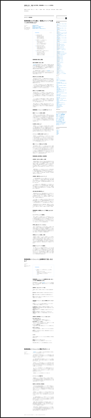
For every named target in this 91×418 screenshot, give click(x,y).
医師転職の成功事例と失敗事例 (37, 27)
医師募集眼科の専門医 (59, 65)
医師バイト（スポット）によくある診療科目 (61, 73)
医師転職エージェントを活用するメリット (38, 26)
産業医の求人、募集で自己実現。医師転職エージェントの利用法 (38, 5)
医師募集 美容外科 (63, 116)
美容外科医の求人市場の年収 (60, 106)
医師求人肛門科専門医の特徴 (60, 58)
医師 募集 (57, 113)
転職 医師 (27, 29)
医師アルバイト (33, 9)
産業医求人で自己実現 (27, 9)
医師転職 (57, 9)
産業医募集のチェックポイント (60, 61)
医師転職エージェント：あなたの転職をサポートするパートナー (44, 272)
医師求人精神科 (53, 9)
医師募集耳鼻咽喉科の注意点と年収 (60, 91)
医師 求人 (60, 113)
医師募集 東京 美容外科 (58, 116)
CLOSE (50, 32)
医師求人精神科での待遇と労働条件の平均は (61, 98)
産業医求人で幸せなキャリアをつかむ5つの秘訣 (62, 32)
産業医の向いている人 (59, 69)
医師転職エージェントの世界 (60, 99)
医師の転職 (34, 64)
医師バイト (37, 9)
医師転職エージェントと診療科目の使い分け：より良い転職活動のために (44, 270)
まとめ (38, 274)
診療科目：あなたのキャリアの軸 (41, 271)
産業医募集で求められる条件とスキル (61, 102)
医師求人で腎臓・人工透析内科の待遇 (61, 45)
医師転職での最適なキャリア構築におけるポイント (39, 28)
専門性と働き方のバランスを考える (41, 52)
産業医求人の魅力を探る (59, 105)
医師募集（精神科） (59, 89)
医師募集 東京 (62, 115)
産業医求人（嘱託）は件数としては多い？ (61, 104)
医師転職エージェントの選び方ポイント (37, 349)
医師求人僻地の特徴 (59, 94)
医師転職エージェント (26, 266)
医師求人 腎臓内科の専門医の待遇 (60, 44)
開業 (57, 134)
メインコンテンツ (58, 78)
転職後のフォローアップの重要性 (41, 54)
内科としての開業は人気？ (59, 66)
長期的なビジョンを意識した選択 (41, 53)
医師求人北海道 (48, 9)
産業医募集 (63, 122)
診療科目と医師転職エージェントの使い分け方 (42, 273)
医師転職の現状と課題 (35, 25)
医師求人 (44, 9)
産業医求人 (60, 9)
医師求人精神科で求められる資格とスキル (61, 48)
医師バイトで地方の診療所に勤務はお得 (61, 54)
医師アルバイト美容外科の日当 (60, 62)
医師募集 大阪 (58, 115)
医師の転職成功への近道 (59, 82)
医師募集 (41, 9)
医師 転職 (25, 27)
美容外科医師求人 (58, 107)
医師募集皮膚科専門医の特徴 (60, 57)
